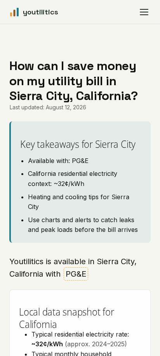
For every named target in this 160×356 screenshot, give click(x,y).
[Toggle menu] (144, 12)
